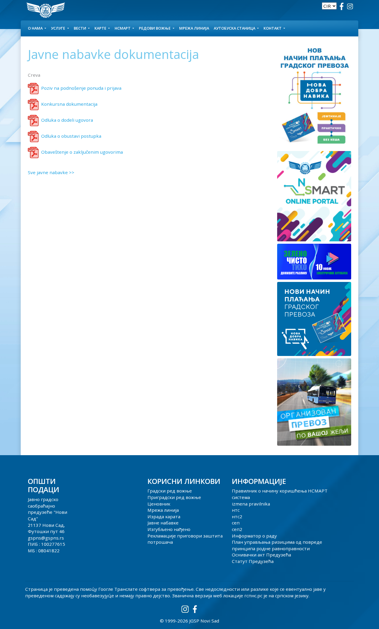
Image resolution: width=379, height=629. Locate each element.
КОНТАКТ (273, 28)
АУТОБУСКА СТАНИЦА (235, 28)
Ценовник (158, 504)
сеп (236, 523)
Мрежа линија (194, 28)
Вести (80, 28)
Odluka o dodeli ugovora (67, 120)
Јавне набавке (163, 523)
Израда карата (163, 516)
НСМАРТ (123, 28)
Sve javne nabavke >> (51, 172)
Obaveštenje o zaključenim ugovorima (82, 152)
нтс (236, 510)
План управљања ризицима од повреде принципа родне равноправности (277, 545)
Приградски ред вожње (174, 497)
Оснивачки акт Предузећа (261, 555)
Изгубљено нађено (168, 529)
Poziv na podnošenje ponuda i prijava (81, 88)
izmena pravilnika (251, 504)
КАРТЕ (100, 28)
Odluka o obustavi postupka (71, 136)
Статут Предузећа (253, 561)
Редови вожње (155, 28)
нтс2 (237, 516)
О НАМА (36, 28)
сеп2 (237, 529)
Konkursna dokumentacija (69, 104)
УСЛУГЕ (58, 28)
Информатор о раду (254, 536)
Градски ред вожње (169, 491)
